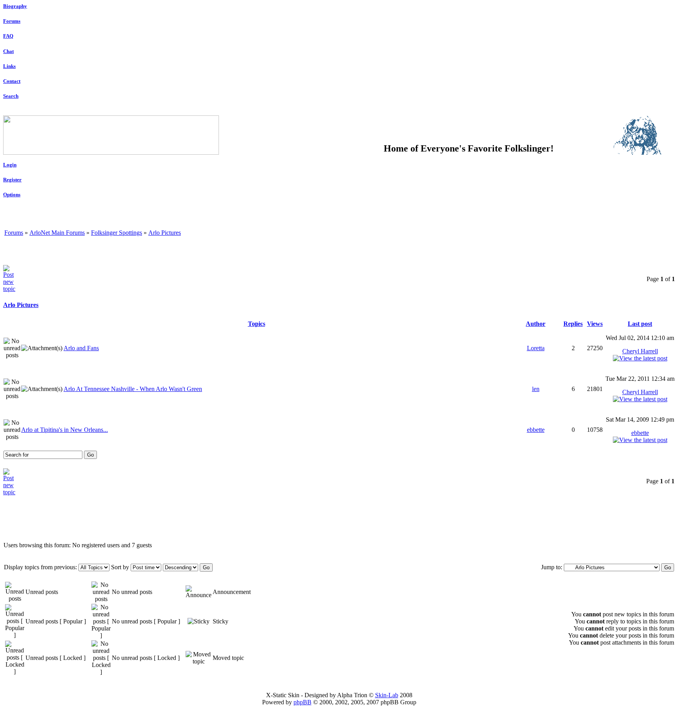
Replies (573, 323)
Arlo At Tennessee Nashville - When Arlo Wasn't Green (133, 389)
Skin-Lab (386, 695)
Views (595, 323)
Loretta (536, 348)
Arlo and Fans (81, 348)
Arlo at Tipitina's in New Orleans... (64, 429)
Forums (11, 21)
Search (10, 96)
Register (12, 180)
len (535, 389)
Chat (8, 51)
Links (9, 66)
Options (11, 194)
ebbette (536, 429)
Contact (11, 81)
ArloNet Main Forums (57, 232)
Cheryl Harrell (640, 351)
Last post (640, 323)
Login (9, 165)
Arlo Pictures (164, 232)
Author (535, 323)
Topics (256, 323)
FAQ (8, 36)
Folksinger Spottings (116, 232)
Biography (15, 6)
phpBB (302, 702)
